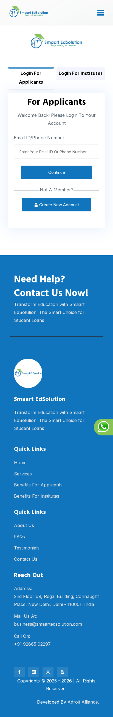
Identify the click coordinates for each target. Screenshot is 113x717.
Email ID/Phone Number (39, 137)
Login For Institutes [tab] (81, 74)
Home (20, 462)
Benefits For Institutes (36, 496)
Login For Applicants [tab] (31, 78)
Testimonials (26, 548)
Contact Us (25, 559)
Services (23, 474)
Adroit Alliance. (83, 702)
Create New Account (58, 204)
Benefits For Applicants (38, 485)
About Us (24, 525)
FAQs (19, 536)
